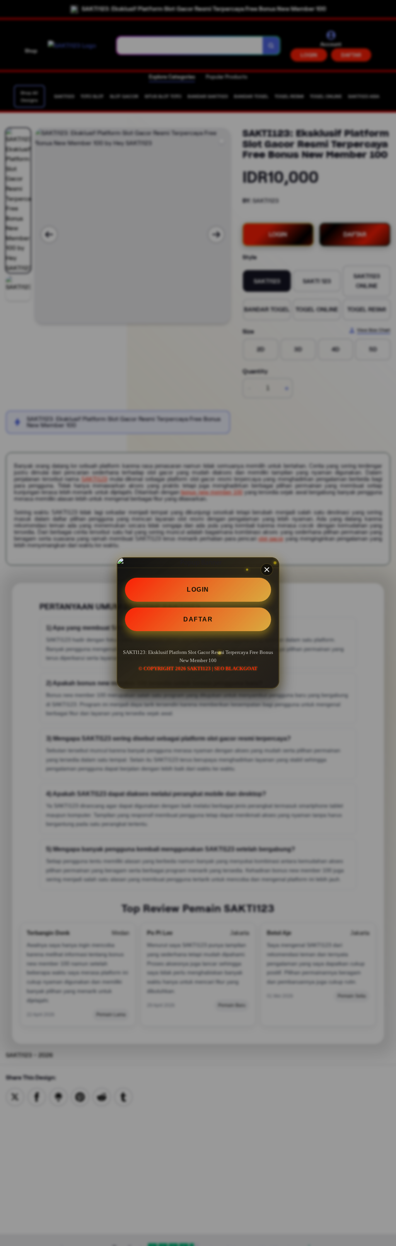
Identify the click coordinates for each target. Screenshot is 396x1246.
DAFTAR (198, 619)
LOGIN (198, 589)
